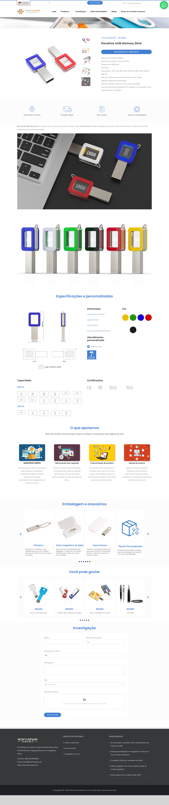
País (45, 680)
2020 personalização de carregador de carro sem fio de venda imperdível (130, 753)
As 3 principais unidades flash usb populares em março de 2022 (130, 744)
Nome (47, 638)
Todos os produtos (72, 743)
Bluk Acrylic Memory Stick (27, 126)
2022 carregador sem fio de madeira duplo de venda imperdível (129, 767)
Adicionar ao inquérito (126, 52)
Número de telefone (94, 638)
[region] (84, 535)
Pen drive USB (70, 748)
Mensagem (49, 663)
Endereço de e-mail (52, 651)
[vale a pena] (28, 10)
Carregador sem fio (72, 754)
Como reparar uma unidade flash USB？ (126, 775)
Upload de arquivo (51, 692)
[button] (21, 534)
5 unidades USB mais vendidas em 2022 (127, 760)
